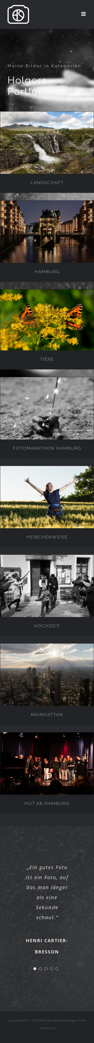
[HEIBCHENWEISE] (47, 497)
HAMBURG (47, 271)
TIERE (47, 359)
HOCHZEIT (47, 625)
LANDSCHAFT (47, 182)
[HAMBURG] (47, 232)
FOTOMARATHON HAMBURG (47, 448)
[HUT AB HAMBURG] (47, 763)
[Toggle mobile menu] (83, 14)
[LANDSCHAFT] (47, 143)
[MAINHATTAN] (47, 675)
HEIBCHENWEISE (47, 537)
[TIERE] (47, 319)
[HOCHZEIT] (47, 586)
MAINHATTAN (47, 714)
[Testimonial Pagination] (34, 968)
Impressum (48, 1028)
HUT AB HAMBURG (47, 803)
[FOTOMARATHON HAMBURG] (47, 408)
